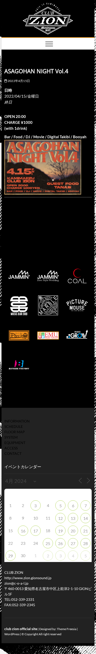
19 (60, 530)
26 (60, 543)
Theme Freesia (66, 629)
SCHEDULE (13, 426)
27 (73, 543)
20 (73, 530)
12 (60, 518)
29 (10, 555)
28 (85, 543)
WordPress (11, 634)
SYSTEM (11, 437)
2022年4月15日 (18, 81)
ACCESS (11, 448)
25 (48, 543)
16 (23, 530)
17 (35, 530)
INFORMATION (17, 421)
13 (73, 518)
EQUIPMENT (14, 442)
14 (85, 518)
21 (85, 530)
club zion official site (20, 629)
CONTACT (13, 453)
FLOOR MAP (14, 432)
